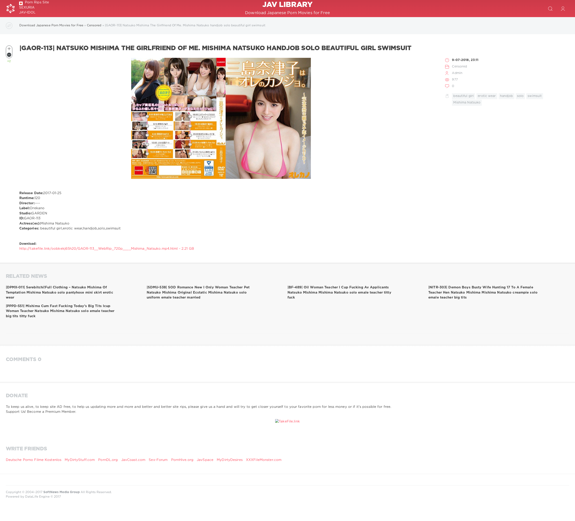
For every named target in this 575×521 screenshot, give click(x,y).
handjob (506, 96)
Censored (459, 66)
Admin (457, 73)
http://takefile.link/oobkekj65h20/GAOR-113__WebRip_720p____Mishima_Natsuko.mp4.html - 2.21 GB (106, 248)
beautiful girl (463, 96)
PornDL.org (108, 459)
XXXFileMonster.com (263, 459)
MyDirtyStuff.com (80, 459)
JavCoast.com (133, 459)
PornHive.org (182, 459)
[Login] (563, 8)
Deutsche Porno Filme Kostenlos (34, 459)
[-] (9, 55)
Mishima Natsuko (466, 102)
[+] (9, 49)
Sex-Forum (158, 459)
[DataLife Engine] (10, 8)
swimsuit (535, 96)
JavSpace (205, 459)
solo (520, 96)
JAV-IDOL (27, 12)
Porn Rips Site (37, 2)
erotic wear (487, 96)
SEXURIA (27, 7)
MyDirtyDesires (230, 459)
